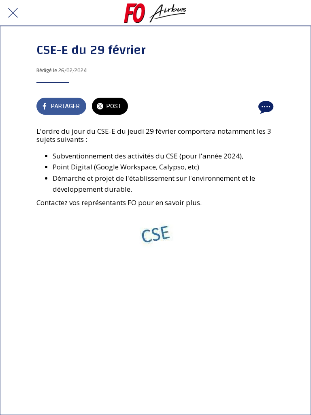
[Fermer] (13, 13)
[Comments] (265, 107)
